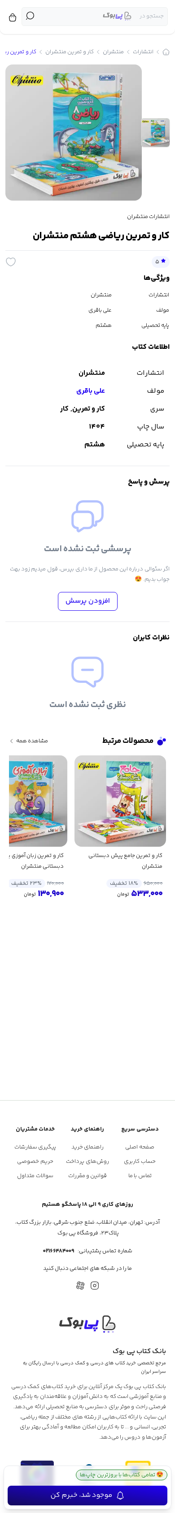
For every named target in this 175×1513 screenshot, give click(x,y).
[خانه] (166, 52)
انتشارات (143, 51)
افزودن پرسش (88, 601)
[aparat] (80, 1285)
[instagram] (94, 1285)
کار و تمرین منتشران (69, 51)
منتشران (113, 51)
